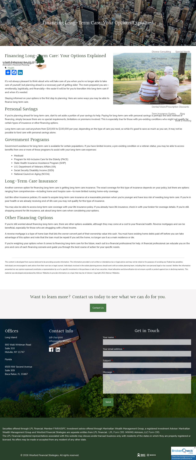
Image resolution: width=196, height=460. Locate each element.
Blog (182, 113)
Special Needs (182, 51)
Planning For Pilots (181, 58)
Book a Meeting (183, 120)
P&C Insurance (159, 58)
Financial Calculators (162, 93)
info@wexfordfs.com (60, 341)
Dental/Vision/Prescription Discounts (170, 106)
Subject (117, 360)
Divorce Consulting (161, 51)
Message (118, 372)
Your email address (123, 349)
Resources (157, 79)
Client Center (165, 65)
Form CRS (154, 432)
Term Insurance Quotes (163, 113)
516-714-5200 (56, 337)
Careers (187, 65)
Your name (119, 337)
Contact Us (98, 307)
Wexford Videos (160, 86)
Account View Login (168, 72)
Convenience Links (161, 99)
